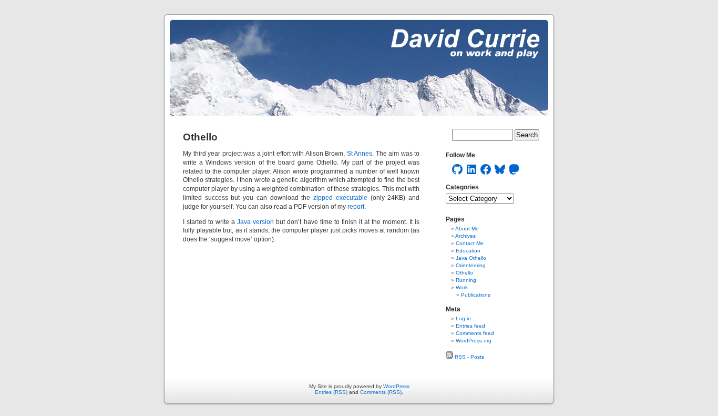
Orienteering (471, 265)
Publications (475, 295)
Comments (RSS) (381, 392)
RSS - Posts (468, 357)
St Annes (360, 153)
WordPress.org (473, 340)
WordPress (396, 386)
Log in (463, 318)
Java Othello (471, 258)
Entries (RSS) (331, 392)
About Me (467, 228)
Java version (255, 222)
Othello (464, 273)
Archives (465, 236)
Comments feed (475, 333)
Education (468, 250)
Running (466, 280)
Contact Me (470, 243)
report (355, 206)
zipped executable (340, 197)
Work (462, 287)
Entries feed (470, 326)
